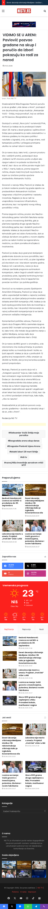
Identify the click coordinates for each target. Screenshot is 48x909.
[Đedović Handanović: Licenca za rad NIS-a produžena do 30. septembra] (12, 490)
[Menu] (3, 12)
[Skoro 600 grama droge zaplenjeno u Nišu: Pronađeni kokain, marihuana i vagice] (10, 700)
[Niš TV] (24, 11)
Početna (15, 892)
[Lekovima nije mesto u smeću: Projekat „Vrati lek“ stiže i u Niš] (12, 525)
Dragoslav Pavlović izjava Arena (24, 446)
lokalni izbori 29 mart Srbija (24, 451)
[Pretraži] (45, 12)
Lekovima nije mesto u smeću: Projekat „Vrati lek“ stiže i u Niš (12, 536)
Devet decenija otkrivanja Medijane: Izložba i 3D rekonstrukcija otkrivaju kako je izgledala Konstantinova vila (34, 505)
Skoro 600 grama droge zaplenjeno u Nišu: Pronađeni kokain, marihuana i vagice (30, 701)
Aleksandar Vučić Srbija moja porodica (24, 433)
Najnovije (26, 629)
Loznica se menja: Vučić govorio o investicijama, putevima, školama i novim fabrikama (34, 539)
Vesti (41, 629)
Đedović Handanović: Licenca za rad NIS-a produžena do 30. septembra (12, 502)
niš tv (24, 457)
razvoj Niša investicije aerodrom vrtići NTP (24, 463)
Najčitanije (9, 629)
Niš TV (40, 888)
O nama (23, 892)
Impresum (32, 892)
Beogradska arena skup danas (24, 440)
